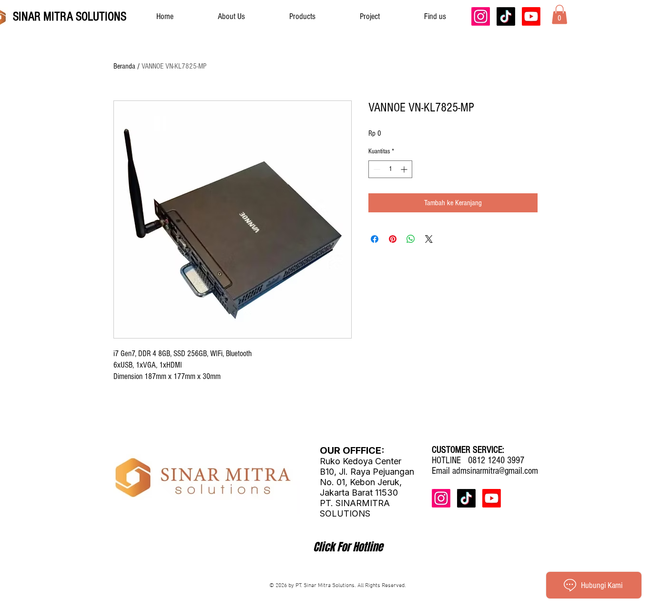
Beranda (124, 66)
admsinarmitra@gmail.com (495, 471)
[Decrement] (376, 169)
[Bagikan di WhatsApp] (411, 239)
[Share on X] (429, 239)
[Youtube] (531, 16)
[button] (559, 14)
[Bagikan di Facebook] (374, 239)
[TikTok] (506, 16)
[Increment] (405, 169)
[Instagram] (480, 16)
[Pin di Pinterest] (392, 239)
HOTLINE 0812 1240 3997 (478, 460)
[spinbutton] (390, 169)
